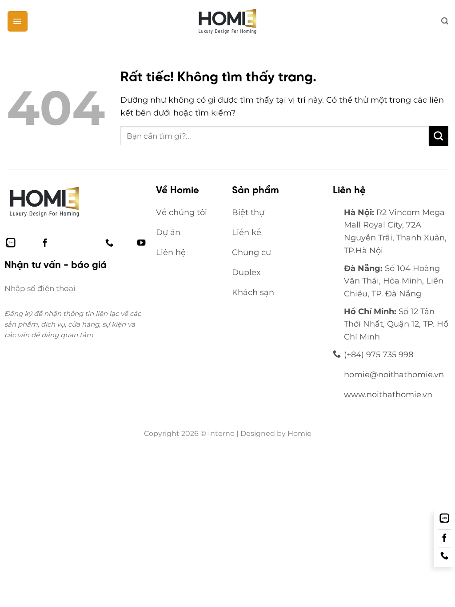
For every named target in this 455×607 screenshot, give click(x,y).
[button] (18, 21)
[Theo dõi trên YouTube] (141, 242)
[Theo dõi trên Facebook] (45, 242)
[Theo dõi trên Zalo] (10, 242)
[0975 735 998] (444, 556)
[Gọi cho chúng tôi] (109, 242)
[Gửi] (438, 136)
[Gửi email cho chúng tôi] (77, 242)
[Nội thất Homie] (227, 21)
